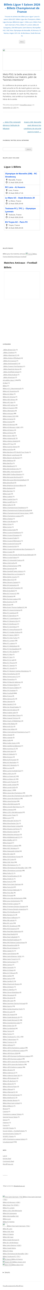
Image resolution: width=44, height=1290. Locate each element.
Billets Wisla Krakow (10, 375)
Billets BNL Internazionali (11, 472)
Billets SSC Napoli (9, 1014)
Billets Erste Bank (9, 591)
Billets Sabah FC (8, 951)
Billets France (7, 696)
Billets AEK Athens (9, 400)
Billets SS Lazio (8, 1012)
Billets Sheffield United (11, 372)
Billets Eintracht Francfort (11, 588)
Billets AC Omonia (9, 397)
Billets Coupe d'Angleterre (12, 532)
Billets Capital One (9, 499)
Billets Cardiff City (9, 502)
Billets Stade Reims (9, 1248)
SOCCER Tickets (8, 1128)
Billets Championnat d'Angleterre (14, 508)
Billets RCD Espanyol (10, 929)
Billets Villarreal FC (9, 1092)
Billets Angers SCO (9, 416)
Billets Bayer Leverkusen (11, 455)
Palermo (6, 1122)
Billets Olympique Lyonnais (12, 870)
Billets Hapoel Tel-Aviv (10, 718)
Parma (5, 1125)
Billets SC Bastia (8, 1234)
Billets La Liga (7, 768)
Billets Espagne (8, 596)
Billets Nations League (10, 845)
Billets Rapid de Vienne (11, 369)
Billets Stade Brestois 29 (11, 1017)
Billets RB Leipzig (8, 920)
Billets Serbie (7, 976)
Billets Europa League (10, 599)
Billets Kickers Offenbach (12, 358)
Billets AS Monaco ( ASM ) (11, 427)
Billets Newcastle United (11, 851)
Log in (5, 1156)
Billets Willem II (8, 1106)
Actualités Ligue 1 (26, 105)
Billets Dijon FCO (8, 580)
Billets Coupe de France (11, 544)
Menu (22, 42)
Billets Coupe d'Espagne (11, 535)
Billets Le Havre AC (9, 776)
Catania (5, 1111)
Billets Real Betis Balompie (12, 931)
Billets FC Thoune (9, 663)
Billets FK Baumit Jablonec (12, 682)
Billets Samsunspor (9, 962)
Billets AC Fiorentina (10, 391)
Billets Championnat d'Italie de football (16, 510)
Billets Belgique (8, 460)
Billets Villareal (8, 1089)
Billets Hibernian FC (10, 355)
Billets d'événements (10, 566)
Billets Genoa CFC (9, 699)
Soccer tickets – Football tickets (14, 1131)
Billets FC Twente (9, 665)
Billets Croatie (7, 552)
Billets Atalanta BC (9, 438)
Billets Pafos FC (8, 873)
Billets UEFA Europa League (12, 1059)
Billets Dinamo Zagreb (10, 582)
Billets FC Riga (7, 654)
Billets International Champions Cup (15, 732)
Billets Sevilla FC (8, 981)
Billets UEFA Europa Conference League (16, 1056)
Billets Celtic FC (8, 505)
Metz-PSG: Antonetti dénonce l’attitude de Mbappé (12, 125)
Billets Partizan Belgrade (11, 890)
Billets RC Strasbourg (10, 926)
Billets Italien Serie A (10, 743)
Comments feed (8, 1161)
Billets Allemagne (9, 411)
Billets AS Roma (8, 433)
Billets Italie (7, 740)
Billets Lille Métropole (10, 804)
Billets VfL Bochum (9, 1081)
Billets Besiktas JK (9, 466)
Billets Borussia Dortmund (12, 477)
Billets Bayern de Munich (11, 458)
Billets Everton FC (9, 602)
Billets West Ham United (11, 1103)
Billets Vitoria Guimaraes (11, 1095)
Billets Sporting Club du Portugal (14, 1003)
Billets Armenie (8, 419)
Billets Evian (7, 605)
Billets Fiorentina (8, 679)
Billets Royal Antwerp (10, 948)
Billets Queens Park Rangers (13, 366)
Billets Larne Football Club (12, 771)
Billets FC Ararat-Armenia (11, 610)
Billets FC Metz (8, 1251)
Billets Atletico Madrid (10, 441)
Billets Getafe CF (8, 704)
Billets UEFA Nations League (12, 1067)
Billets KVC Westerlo (10, 765)
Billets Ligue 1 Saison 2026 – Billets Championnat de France (22, 8)
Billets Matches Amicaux (11, 834)
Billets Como (7, 527)
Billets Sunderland (9, 1028)
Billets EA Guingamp (10, 585)
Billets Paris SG (8, 887)
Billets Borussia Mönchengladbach (15, 480)
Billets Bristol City (9, 350)
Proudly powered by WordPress (13, 1286)
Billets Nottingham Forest (12, 857)
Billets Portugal (8, 895)
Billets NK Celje (8, 854)
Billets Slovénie (8, 998)
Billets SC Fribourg (9, 973)
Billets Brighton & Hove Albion (13, 485)
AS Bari (5, 383)
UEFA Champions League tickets (14, 1139)
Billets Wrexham (9, 377)
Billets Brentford (8, 483)
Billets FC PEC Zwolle (10, 652)
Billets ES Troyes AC (9, 593)
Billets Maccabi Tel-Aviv (11, 821)
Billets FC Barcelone (9, 616)
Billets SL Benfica (8, 990)
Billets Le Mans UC (9, 779)
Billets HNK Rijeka (9, 724)
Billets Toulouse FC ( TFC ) (11, 1037)
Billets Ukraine (8, 1070)
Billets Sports (7, 1006)
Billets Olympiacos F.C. (10, 865)
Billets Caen (7, 494)
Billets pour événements (11, 901)
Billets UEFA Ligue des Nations (13, 1064)
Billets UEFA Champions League (14, 1048)
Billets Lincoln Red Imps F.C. (12, 807)
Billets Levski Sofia (9, 787)
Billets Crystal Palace (10, 557)
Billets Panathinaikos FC (11, 876)
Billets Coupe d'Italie (10, 538)
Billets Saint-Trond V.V (10, 959)
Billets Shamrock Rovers (11, 984)
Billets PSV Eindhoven (10, 912)
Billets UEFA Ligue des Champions (14, 1062)
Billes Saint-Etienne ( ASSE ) (12, 1245)
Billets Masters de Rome (11, 829)
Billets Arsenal (7, 422)
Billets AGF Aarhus (9, 405)
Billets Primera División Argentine (14, 909)
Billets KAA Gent (8, 751)
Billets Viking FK (8, 1084)
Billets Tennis (7, 1031)
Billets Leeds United (9, 785)
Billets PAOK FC (8, 879)
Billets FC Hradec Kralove (11, 632)
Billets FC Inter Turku (10, 638)
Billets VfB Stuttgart (9, 1078)
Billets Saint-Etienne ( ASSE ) (12, 956)
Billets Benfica (7, 463)
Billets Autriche (8, 449)
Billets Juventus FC (9, 749)
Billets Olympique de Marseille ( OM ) (15, 868)
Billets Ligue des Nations (11, 798)
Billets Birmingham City (11, 469)
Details (7, 1272)
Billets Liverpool (8, 809)
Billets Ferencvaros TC (10, 677)
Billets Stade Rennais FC (11, 1020)
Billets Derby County (10, 577)
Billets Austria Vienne (10, 447)
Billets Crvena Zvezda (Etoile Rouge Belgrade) (18, 555)
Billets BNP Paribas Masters (12, 474)
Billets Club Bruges (9, 521)
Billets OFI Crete (8, 859)
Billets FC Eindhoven (10, 624)
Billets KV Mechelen (9, 762)
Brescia (5, 1109)
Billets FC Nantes (8, 1222)
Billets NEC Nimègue (10, 848)
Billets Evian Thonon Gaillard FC (14, 607)
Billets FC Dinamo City (10, 621)
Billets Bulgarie (8, 488)
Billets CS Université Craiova (12, 560)
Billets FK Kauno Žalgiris (11, 688)
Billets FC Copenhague (10, 618)
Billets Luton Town (9, 815)
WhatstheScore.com (19, 1186)
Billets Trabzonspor (9, 1039)
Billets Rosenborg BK (10, 945)
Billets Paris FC (8, 882)
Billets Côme (7, 524)
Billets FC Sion (7, 657)
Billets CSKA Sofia (9, 563)
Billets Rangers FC (9, 915)
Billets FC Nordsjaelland (11, 649)
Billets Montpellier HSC (11, 1216)
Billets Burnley (8, 491)
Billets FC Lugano (9, 643)
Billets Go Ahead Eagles (11, 707)
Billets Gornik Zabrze (10, 710)
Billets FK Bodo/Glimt (10, 685)
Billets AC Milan (8, 394)
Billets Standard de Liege (11, 1023)
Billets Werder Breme (10, 1100)
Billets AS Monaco (9, 424)
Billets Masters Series (10, 832)
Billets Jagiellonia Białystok (12, 746)
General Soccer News (10, 1117)
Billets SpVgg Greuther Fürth (13, 1009)
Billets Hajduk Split (9, 713)
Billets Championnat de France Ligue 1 (16, 513)
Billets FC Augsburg (9, 613)
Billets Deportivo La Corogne (13, 574)
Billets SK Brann (8, 987)
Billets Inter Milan (9, 729)
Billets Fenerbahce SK (10, 674)
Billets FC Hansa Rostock (11, 629)
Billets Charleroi (8, 352)
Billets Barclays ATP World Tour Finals (16, 452)
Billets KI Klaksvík (9, 754)
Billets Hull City (8, 726)
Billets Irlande (7, 735)
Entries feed (7, 1159)
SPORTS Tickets (8, 1136)
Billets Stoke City (8, 1026)
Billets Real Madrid (9, 934)
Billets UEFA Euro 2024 (10, 1053)
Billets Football (8, 693)
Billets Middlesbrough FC (11, 837)
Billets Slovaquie (8, 995)
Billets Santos (7, 965)
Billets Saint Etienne (9, 954)
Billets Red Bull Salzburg (11, 940)
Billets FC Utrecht (9, 668)
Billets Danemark (9, 568)
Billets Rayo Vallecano (10, 918)
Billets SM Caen (8, 1001)
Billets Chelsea (8, 519)
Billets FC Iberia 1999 (10, 635)
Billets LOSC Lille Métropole (12, 812)
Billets (5, 386)
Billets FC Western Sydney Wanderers (16, 671)
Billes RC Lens (7, 1229)
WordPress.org (8, 1164)
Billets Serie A (7, 978)
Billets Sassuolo (8, 967)
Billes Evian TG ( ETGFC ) (11, 1205)
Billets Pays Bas (8, 893)
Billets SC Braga (8, 970)
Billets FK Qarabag (9, 690)
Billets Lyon (7, 818)
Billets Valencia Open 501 (11, 1075)
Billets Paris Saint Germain (12, 884)
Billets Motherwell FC (10, 364)
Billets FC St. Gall (8, 660)
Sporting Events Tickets (11, 1134)
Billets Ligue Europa (9, 801)
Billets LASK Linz (8, 773)
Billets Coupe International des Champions (18, 549)
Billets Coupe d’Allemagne (12, 541)
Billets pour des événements (13, 898)
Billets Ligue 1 (7, 790)
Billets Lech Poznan (9, 782)
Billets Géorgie (8, 701)
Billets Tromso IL (8, 1042)
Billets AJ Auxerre (8, 408)
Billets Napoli (7, 843)
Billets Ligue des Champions (12, 793)
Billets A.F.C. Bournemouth (12, 388)
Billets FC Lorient (8, 641)
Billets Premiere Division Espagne (14, 906)
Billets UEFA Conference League (14, 1050)
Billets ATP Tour (8, 444)
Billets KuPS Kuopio (9, 760)
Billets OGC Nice (8, 862)
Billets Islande (7, 737)
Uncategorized (8, 1142)
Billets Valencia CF (9, 1073)
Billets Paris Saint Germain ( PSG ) (18, 1226)
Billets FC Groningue (10, 627)
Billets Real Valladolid (10, 937)
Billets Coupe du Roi (10, 546)
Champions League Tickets (12, 1114)
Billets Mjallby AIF (9, 840)
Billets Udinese (8, 1045)
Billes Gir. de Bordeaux (10, 1243)
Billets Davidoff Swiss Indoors (13, 571)
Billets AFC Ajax (8, 402)
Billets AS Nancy (8, 430)
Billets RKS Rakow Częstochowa (14, 942)
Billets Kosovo (8, 757)
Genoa (5, 1120)
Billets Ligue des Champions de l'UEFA (16, 796)
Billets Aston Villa (9, 436)
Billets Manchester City (11, 823)
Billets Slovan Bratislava (11, 992)
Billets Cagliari (7, 496)
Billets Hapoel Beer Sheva (11, 715)
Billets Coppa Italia (9, 530)
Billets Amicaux (8, 413)
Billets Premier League (10, 904)
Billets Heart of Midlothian (12, 721)
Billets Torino (7, 1034)
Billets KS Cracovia (9, 361)
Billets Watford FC (9, 1098)
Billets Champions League (12, 516)
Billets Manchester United (12, 826)
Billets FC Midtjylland (10, 646)
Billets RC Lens (8, 923)
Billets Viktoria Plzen (10, 1086)
